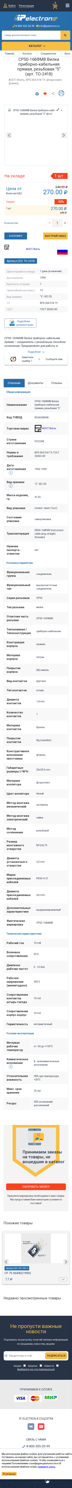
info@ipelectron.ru (49, 26)
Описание (14, 383)
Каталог (35, 46)
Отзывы (56, 383)
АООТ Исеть (33, 249)
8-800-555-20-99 (24, 26)
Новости (49, 1365)
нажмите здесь (46, 1466)
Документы (35, 383)
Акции (17, 1365)
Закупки (32, 1365)
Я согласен (9, 1473)
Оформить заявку (36, 1186)
